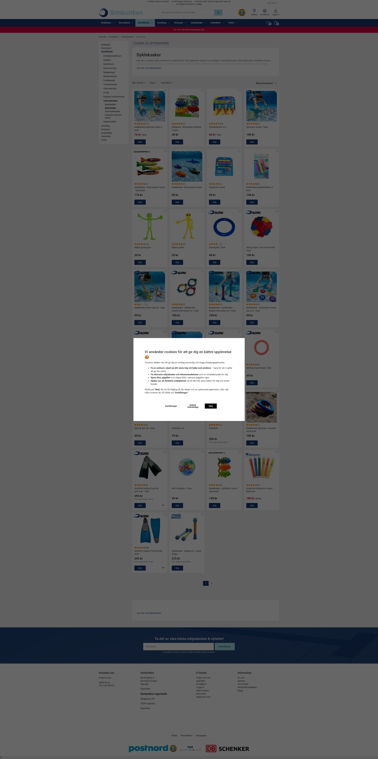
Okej (211, 406)
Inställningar (171, 406)
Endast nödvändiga (192, 406)
